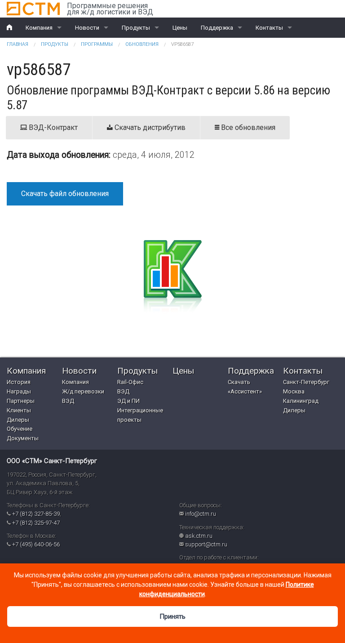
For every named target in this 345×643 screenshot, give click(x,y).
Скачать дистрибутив (149, 127)
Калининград (300, 400)
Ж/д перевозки (83, 391)
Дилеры (18, 419)
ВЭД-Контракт (52, 127)
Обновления (142, 44)
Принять (172, 616)
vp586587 (182, 44)
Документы (23, 438)
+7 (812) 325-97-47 (36, 522)
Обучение (19, 428)
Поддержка (217, 27)
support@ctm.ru (206, 544)
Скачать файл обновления (65, 193)
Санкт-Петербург (306, 382)
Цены (179, 27)
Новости (87, 27)
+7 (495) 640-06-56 (36, 544)
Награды (19, 391)
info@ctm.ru (200, 513)
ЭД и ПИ (128, 400)
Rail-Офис (130, 382)
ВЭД (68, 400)
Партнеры (21, 400)
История (19, 382)
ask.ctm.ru (198, 535)
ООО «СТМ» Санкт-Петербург (52, 461)
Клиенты (19, 410)
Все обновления (247, 127)
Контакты (269, 27)
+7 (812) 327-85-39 (36, 513)
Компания (39, 27)
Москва (294, 391)
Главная (17, 44)
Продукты (136, 27)
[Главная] (33, 8)
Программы (97, 44)
